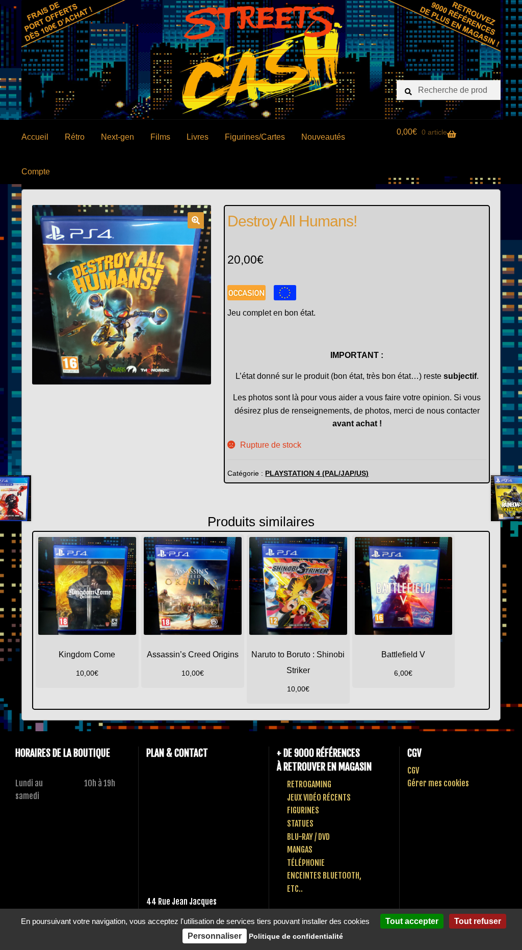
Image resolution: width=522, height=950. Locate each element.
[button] (196, 220)
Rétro (75, 137)
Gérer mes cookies (438, 783)
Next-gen (117, 137)
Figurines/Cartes (255, 137)
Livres (197, 137)
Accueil (34, 137)
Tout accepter (411, 921)
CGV (413, 770)
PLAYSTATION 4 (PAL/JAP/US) (317, 473)
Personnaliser (215, 936)
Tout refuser (477, 921)
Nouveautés (323, 137)
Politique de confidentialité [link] (296, 936)
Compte (35, 171)
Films (160, 137)
